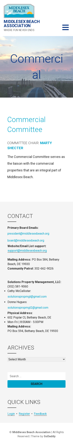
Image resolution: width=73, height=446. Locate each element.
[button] (67, 29)
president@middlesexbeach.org (28, 233)
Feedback (40, 414)
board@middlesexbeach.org (25, 240)
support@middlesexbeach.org (27, 250)
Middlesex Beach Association (22, 23)
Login (11, 414)
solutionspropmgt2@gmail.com (27, 307)
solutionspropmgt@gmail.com (27, 296)
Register (24, 414)
